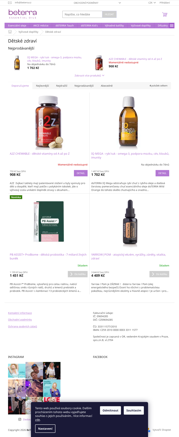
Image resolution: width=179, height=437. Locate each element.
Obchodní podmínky (86, 2)
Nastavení (45, 429)
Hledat (109, 14)
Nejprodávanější (84, 85)
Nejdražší (61, 85)
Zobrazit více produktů (88, 75)
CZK (150, 2)
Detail (81, 173)
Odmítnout (110, 410)
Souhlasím (133, 410)
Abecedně (107, 85)
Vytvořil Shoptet (162, 429)
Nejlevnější (42, 85)
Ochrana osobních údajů (22, 326)
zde (37, 420)
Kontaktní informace (20, 313)
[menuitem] (17, 25)
